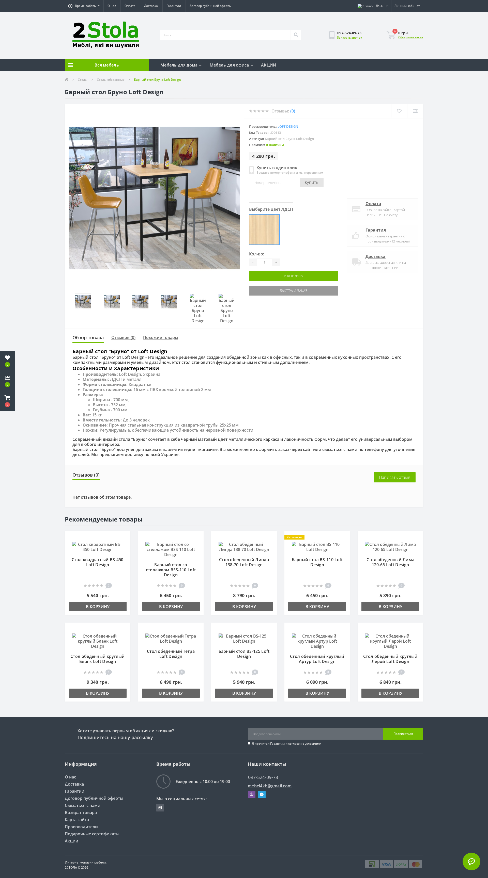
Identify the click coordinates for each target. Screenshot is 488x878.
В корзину (271, 275)
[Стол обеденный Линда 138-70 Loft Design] (244, 546)
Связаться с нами (82, 805)
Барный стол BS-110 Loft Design (317, 562)
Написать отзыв (394, 477)
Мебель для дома (179, 65)
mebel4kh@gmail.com (270, 786)
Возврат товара (81, 812)
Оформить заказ (410, 37)
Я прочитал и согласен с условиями (286, 743)
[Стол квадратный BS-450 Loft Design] (97, 546)
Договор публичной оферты (210, 6)
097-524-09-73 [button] (263, 777)
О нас (112, 6)
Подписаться (403, 733)
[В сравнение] (124, 545)
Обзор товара (88, 337)
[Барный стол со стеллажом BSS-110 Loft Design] (170, 549)
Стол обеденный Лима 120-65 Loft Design (391, 562)
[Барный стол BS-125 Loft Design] (244, 638)
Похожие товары (160, 337)
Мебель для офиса (229, 65)
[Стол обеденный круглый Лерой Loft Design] (390, 640)
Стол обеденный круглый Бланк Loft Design (97, 659)
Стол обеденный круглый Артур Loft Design (317, 659)
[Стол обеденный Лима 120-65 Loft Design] (390, 546)
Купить (311, 182)
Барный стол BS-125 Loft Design (244, 653)
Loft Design (288, 126)
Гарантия (375, 230)
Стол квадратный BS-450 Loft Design (98, 562)
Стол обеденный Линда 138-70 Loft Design (244, 562)
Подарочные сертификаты (92, 834)
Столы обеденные (111, 79)
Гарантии (173, 6)
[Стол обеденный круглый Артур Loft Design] (317, 640)
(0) (292, 110)
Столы (82, 79)
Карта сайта (77, 819)
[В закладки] (124, 537)
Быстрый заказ (271, 290)
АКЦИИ (269, 65)
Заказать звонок (349, 37)
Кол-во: (256, 253)
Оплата (130, 6)
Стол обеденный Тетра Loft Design (171, 653)
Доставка (151, 6)
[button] (84, 6)
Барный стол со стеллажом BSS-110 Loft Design (171, 570)
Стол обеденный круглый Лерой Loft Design (390, 659)
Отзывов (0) (123, 337)
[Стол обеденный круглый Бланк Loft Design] (97, 640)
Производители (81, 827)
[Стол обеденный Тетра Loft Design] (170, 638)
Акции (71, 841)
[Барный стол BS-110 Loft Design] (317, 546)
